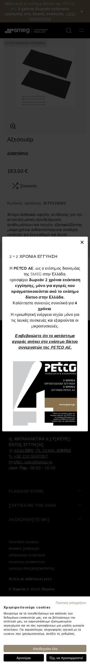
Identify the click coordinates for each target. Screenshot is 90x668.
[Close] (82, 241)
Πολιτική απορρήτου (71, 602)
